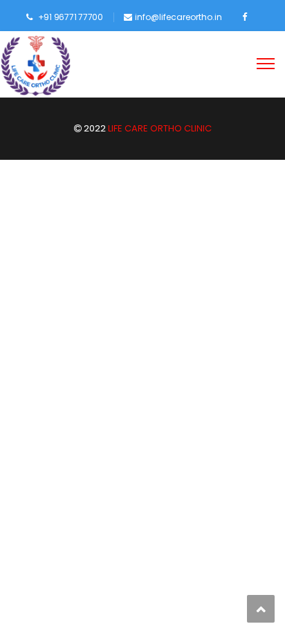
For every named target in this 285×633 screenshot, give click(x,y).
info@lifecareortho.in (178, 17)
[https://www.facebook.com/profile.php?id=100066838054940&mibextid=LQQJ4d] (244, 17)
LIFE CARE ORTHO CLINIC (159, 128)
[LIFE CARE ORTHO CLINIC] (35, 66)
